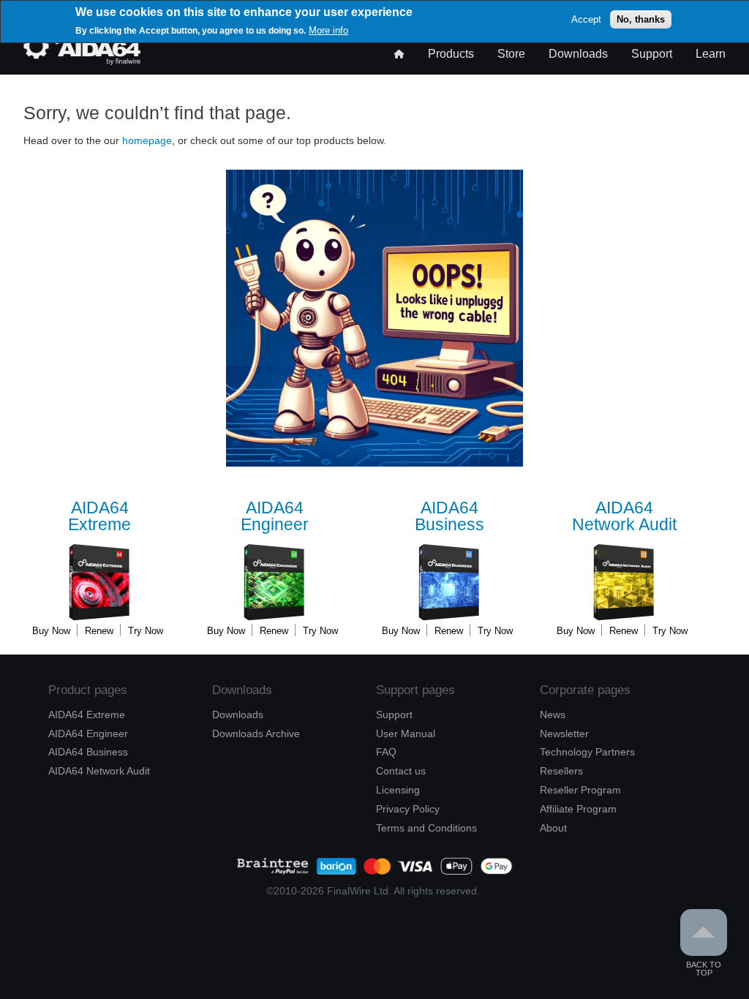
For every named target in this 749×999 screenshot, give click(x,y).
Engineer (275, 516)
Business (449, 516)
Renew (99, 630)
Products (451, 54)
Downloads (578, 54)
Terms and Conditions (426, 828)
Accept (586, 19)
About (553, 828)
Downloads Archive (256, 733)
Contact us (401, 771)
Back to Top (703, 968)
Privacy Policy (408, 809)
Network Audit (624, 516)
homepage (147, 140)
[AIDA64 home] (81, 61)
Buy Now (51, 630)
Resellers (561, 771)
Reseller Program (580, 790)
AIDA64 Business (88, 752)
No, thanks (641, 19)
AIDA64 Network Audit (99, 771)
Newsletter (564, 733)
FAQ (386, 752)
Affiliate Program (578, 809)
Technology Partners (587, 752)
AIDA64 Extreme (86, 714)
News (552, 714)
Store (511, 54)
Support (651, 54)
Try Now (145, 630)
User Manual (405, 733)
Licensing (398, 790)
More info (328, 30)
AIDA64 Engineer (88, 733)
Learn (711, 54)
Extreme (99, 516)
